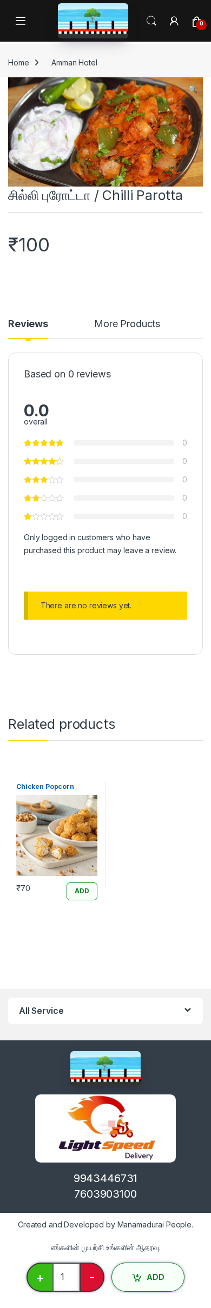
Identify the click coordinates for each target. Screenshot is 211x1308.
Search (151, 21)
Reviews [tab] (28, 324)
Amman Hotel (74, 62)
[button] (192, 89)
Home (18, 62)
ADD (155, 1277)
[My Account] (174, 21)
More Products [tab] (127, 324)
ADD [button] (82, 891)
